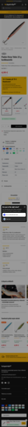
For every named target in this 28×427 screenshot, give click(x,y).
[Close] (25, 207)
